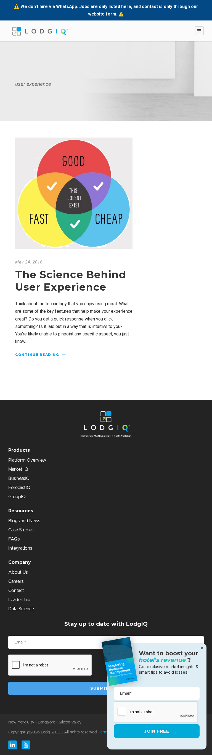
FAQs (14, 539)
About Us (18, 572)
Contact (16, 590)
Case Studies (20, 530)
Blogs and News (24, 521)
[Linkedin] (12, 744)
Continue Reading (37, 355)
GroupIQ (17, 497)
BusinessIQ (19, 478)
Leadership (19, 600)
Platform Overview (27, 460)
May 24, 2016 (29, 262)
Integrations (20, 548)
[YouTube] (26, 744)
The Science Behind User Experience (70, 280)
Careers (15, 581)
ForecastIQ (19, 487)
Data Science (21, 609)
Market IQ (18, 469)
